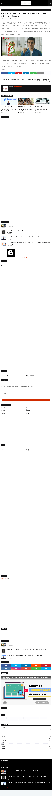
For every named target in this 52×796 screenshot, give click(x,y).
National (16, 720)
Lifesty (7, 720)
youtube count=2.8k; (30, 375)
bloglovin (3, 410)
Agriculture (26, 727)
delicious (28, 413)
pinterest (28, 409)
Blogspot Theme (12, 787)
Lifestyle (3, 69)
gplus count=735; (4, 375)
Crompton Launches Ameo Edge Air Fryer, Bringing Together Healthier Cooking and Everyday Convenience (26, 231)
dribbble (28, 410)
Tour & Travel (3, 452)
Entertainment (4, 450)
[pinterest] (46, 665)
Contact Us (49, 787)
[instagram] (16, 668)
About (27, 263)
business (26, 731)
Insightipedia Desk (5, 18)
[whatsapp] (36, 668)
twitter (27, 407)
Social (27, 450)
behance (28, 411)
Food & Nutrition (26, 740)
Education (26, 736)
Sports (24, 720)
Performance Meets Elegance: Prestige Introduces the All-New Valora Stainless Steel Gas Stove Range (42, 108)
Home (2, 263)
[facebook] (6, 665)
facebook (3, 407)
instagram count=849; (30, 376)
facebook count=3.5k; (5, 373)
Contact (2, 265)
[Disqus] (26, 203)
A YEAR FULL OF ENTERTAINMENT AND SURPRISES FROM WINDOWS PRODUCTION (24, 225)
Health (2, 449)
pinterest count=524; (5, 376)
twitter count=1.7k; (29, 373)
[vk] (6, 668)
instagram (3, 413)
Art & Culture (26, 729)
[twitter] (16, 665)
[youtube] (26, 668)
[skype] (46, 668)
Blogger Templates (25, 787)
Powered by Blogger (24, 257)
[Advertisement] (26, 160)
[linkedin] (26, 665)
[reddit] (36, 665)
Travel (28, 720)
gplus (2, 409)
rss (1, 411)
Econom (26, 734)
